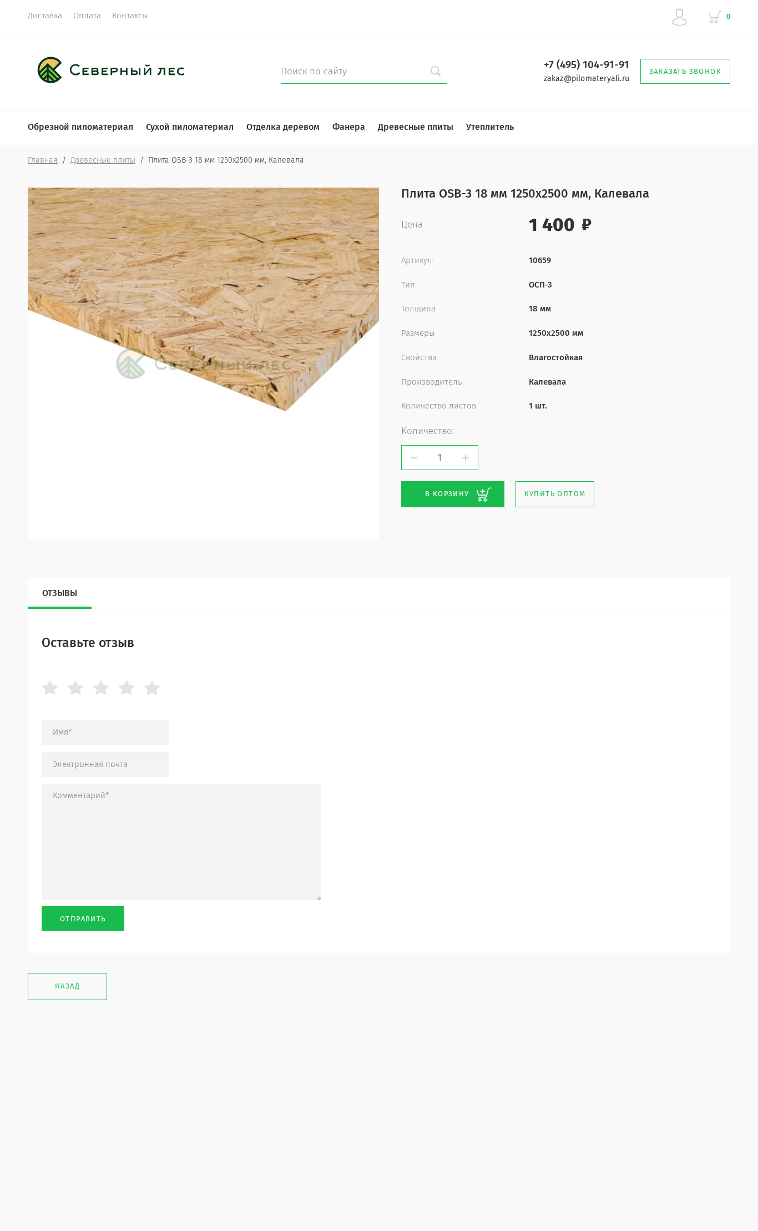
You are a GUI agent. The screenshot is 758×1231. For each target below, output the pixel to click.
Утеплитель (490, 127)
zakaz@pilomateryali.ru (586, 78)
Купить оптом (555, 494)
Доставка (45, 16)
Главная (43, 160)
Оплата (87, 16)
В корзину (447, 494)
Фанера (348, 127)
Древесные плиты (415, 127)
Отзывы (59, 593)
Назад (67, 986)
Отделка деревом (283, 127)
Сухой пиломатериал (190, 127)
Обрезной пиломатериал (80, 127)
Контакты (130, 16)
